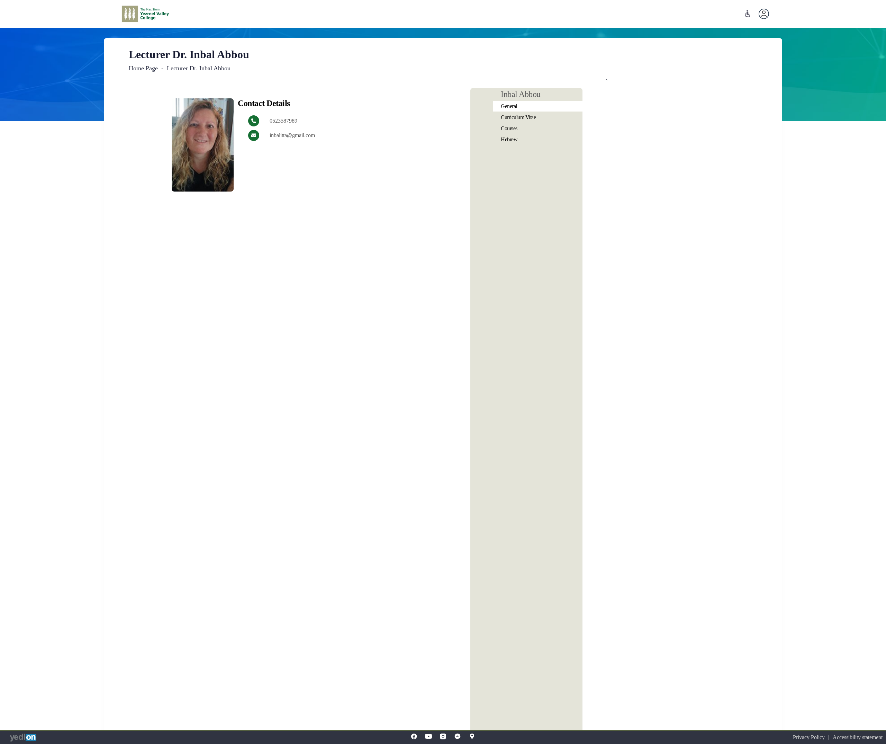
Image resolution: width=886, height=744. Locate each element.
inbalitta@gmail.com (292, 135)
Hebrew (509, 139)
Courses (509, 128)
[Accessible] (747, 13)
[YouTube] (428, 736)
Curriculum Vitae (518, 117)
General (509, 106)
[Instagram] (443, 736)
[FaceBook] (413, 736)
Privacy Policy (809, 737)
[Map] (472, 736)
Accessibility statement (858, 737)
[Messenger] (457, 736)
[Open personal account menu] (764, 14)
